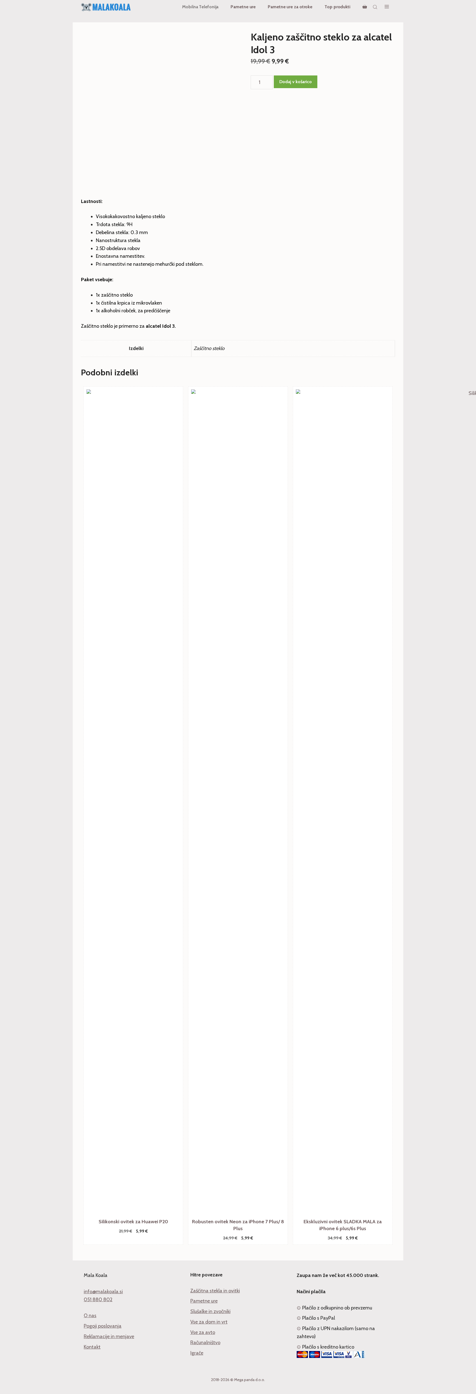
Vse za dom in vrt (209, 1322)
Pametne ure (243, 6)
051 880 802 (98, 1300)
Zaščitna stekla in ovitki (215, 1291)
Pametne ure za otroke (290, 6)
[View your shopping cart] (364, 7)
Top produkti (337, 6)
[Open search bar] (375, 7)
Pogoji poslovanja (102, 1326)
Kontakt (92, 1347)
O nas (90, 1315)
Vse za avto (202, 1332)
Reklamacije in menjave (109, 1336)
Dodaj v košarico (295, 81)
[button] (386, 7)
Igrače (196, 1353)
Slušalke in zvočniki (210, 1311)
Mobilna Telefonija (200, 6)
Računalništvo (205, 1342)
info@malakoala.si (103, 1292)
